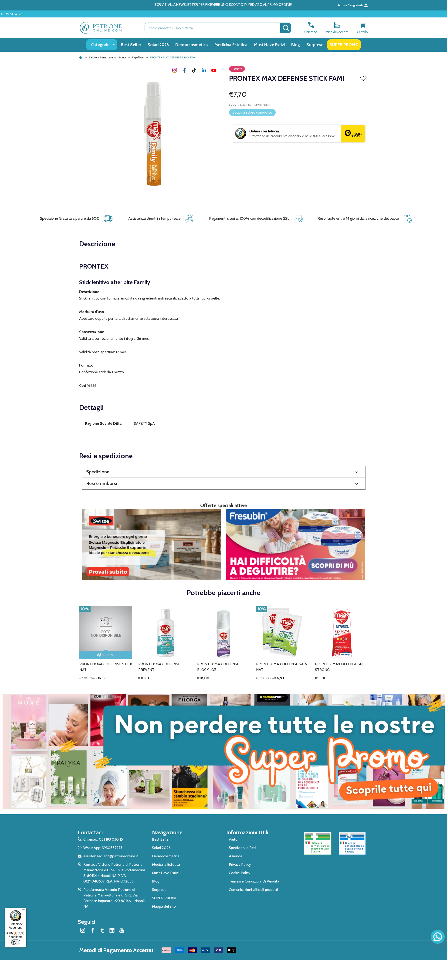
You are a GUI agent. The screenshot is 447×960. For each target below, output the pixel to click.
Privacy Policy (240, 864)
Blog (295, 44)
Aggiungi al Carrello (114, 686)
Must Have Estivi (269, 44)
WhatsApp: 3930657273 (102, 847)
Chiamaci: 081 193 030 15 (103, 839)
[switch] (15, 942)
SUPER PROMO (344, 44)
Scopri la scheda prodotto (252, 112)
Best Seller (131, 44)
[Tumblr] (194, 70)
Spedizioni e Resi (242, 847)
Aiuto (233, 839)
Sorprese (314, 44)
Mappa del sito (164, 906)
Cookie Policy (239, 873)
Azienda (235, 856)
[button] (223, 472)
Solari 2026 (158, 44)
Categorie (100, 44)
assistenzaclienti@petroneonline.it (110, 856)
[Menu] (23, 910)
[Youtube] (214, 70)
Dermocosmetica (191, 44)
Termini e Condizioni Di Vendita (254, 881)
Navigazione (167, 832)
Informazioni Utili (247, 832)
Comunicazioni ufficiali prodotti (253, 889)
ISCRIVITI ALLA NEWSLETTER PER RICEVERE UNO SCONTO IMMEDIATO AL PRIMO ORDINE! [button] (223, 5)
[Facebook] (184, 70)
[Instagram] (174, 70)
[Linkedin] (204, 70)
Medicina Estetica (230, 44)
